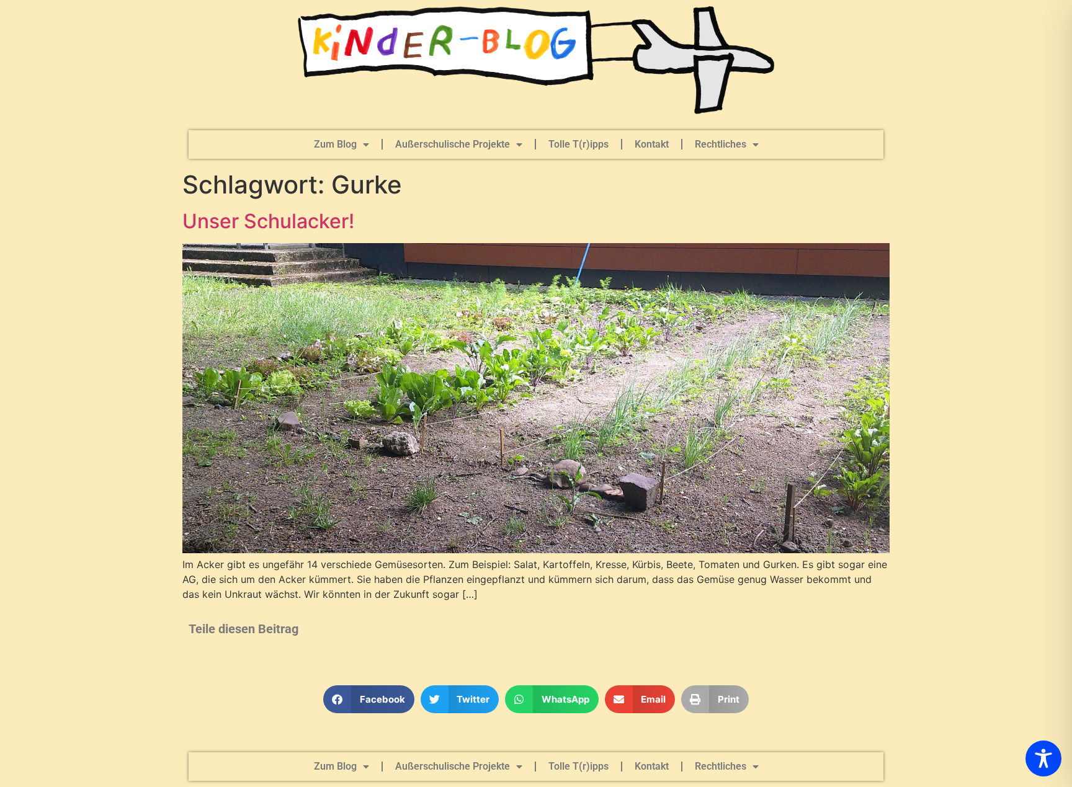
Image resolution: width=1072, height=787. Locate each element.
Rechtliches (720, 144)
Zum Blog (335, 144)
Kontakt (652, 144)
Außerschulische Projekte (452, 144)
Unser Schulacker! (268, 221)
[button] (368, 699)
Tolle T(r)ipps (578, 144)
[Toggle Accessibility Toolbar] (1043, 758)
